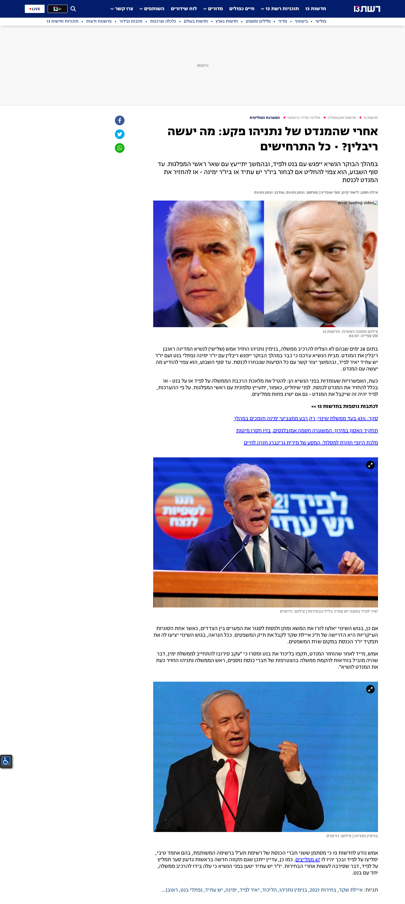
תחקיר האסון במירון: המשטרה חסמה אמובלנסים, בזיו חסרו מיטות (307, 431)
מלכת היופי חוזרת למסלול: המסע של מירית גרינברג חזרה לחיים (311, 443)
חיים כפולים (242, 9)
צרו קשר (124, 9)
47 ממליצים (307, 860)
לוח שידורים (184, 9)
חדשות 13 (315, 9)
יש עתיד (214, 890)
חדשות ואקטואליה (342, 118)
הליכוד (269, 890)
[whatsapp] (119, 148)
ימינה (231, 890)
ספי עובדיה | (329, 192)
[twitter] (119, 134)
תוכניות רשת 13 (282, 9)
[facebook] (119, 120)
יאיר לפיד (249, 890)
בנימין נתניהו (293, 890)
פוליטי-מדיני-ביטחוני (303, 118)
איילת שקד (351, 890)
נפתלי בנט (191, 890)
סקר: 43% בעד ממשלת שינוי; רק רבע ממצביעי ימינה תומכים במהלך (306, 418)
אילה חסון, (368, 192)
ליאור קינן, (349, 192)
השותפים (154, 9)
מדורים (215, 9)
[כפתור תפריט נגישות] (6, 761)
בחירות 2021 (323, 890)
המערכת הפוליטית (265, 118)
